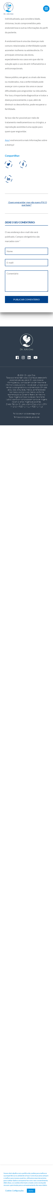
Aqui (7, 140)
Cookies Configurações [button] (14, 1190)
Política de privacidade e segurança (26, 413)
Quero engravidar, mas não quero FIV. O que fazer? (27, 203)
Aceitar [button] (31, 1191)
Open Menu (46, 8)
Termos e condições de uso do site (26, 417)
